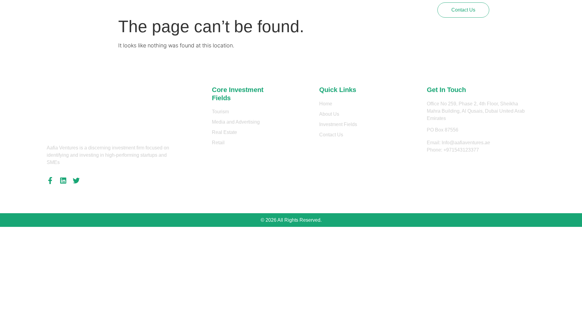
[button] (463, 10)
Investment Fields (266, 9)
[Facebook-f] (50, 180)
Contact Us (306, 9)
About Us (228, 9)
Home (202, 9)
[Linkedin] (63, 180)
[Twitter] (76, 180)
